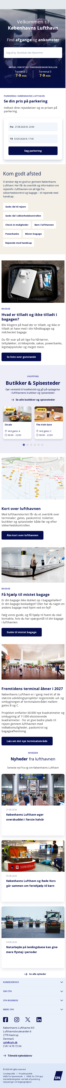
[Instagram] (16, 1019)
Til (11, 138)
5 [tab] (38, 445)
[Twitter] (27, 1019)
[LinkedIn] (39, 1019)
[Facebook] (5, 1019)
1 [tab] (24, 445)
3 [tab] (31, 445)
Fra (11, 126)
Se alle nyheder (37, 974)
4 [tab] (35, 445)
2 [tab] (27, 445)
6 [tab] (42, 445)
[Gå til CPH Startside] (58, 1075)
